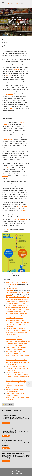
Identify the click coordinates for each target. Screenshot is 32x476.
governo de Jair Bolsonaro (20, 219)
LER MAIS (5, 423)
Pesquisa (5, 65)
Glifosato (5, 176)
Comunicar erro (8, 404)
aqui (8, 229)
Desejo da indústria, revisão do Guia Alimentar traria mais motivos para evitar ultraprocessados (17, 362)
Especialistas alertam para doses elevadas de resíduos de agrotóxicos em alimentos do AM (17, 368)
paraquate (5, 167)
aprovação (23, 210)
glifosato (8, 75)
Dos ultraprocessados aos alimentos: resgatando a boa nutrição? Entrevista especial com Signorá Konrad (17, 316)
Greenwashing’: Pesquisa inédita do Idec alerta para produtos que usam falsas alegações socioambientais (18, 343)
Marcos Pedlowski (22, 206)
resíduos (16, 69)
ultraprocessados (7, 139)
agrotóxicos (9, 94)
